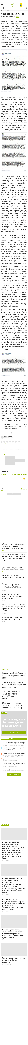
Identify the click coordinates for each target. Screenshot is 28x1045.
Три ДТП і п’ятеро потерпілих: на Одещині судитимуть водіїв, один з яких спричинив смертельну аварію (14, 557)
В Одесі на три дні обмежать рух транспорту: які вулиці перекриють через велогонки (13, 546)
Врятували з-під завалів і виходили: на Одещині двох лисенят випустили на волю (12, 586)
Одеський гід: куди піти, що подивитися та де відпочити (14, 722)
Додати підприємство (14, 774)
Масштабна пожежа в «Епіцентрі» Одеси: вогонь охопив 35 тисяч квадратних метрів (13, 695)
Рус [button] (5, 8)
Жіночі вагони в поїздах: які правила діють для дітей (12, 618)
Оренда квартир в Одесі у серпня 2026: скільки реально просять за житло (14, 684)
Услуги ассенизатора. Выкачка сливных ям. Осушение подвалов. (13, 960)
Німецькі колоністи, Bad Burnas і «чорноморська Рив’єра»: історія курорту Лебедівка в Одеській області (14, 608)
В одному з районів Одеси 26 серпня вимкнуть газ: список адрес (14, 675)
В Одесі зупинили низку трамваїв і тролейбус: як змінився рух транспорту (12, 705)
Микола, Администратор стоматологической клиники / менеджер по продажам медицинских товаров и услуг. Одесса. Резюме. (13, 934)
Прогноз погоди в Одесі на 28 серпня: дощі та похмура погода (13, 576)
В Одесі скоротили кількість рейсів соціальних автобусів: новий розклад (12, 596)
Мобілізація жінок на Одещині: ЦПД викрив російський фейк (13, 568)
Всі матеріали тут (14, 732)
